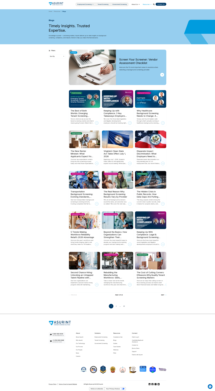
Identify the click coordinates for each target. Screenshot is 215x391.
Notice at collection (97, 389)
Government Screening (119, 4)
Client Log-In (135, 337)
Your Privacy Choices (113, 389)
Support (134, 351)
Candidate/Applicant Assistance (137, 341)
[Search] (154, 4)
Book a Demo (135, 348)
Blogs (114, 340)
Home (50, 11)
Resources (146, 4)
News (77, 353)
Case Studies (117, 346)
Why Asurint (79, 340)
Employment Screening (101, 337)
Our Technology (80, 343)
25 (124, 306)
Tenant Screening (103, 4)
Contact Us (161, 4)
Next (162, 295)
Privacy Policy (53, 384)
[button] (210, 386)
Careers (78, 356)
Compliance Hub (117, 337)
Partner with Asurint (137, 354)
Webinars (116, 350)
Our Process (79, 346)
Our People (79, 350)
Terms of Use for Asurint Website (68, 384)
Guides (115, 343)
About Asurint (79, 337)
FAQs (114, 353)
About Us (135, 4)
